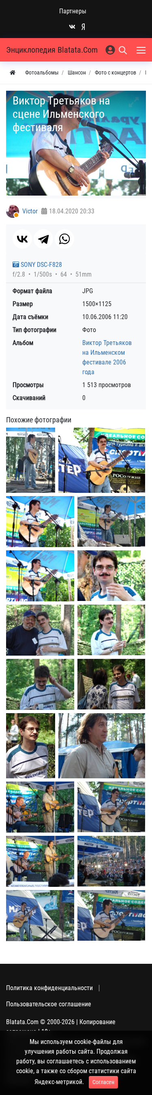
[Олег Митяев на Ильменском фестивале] (101, 745)
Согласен (103, 1082)
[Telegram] (43, 239)
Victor (30, 211)
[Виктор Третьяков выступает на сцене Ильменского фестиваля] (40, 575)
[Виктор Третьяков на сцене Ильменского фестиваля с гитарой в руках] (101, 460)
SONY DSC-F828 (40, 264)
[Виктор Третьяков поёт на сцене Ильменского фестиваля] (111, 521)
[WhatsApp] (64, 239)
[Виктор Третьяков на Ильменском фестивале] (111, 684)
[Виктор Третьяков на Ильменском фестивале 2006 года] (30, 745)
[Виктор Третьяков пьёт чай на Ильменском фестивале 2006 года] (111, 575)
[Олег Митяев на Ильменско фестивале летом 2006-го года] (40, 861)
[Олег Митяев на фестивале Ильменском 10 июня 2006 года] (40, 807)
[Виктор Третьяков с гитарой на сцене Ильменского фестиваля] (40, 521)
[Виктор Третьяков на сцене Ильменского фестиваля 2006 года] (30, 460)
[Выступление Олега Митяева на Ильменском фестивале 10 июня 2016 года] (111, 861)
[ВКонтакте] (22, 239)
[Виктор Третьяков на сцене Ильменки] (40, 915)
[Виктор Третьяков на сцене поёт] (111, 915)
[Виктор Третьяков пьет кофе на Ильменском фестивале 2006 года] (40, 684)
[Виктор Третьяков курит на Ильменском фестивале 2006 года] (111, 630)
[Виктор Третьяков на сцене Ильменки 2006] (111, 807)
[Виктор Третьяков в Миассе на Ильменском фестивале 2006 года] (40, 630)
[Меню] (142, 50)
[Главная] (12, 72)
